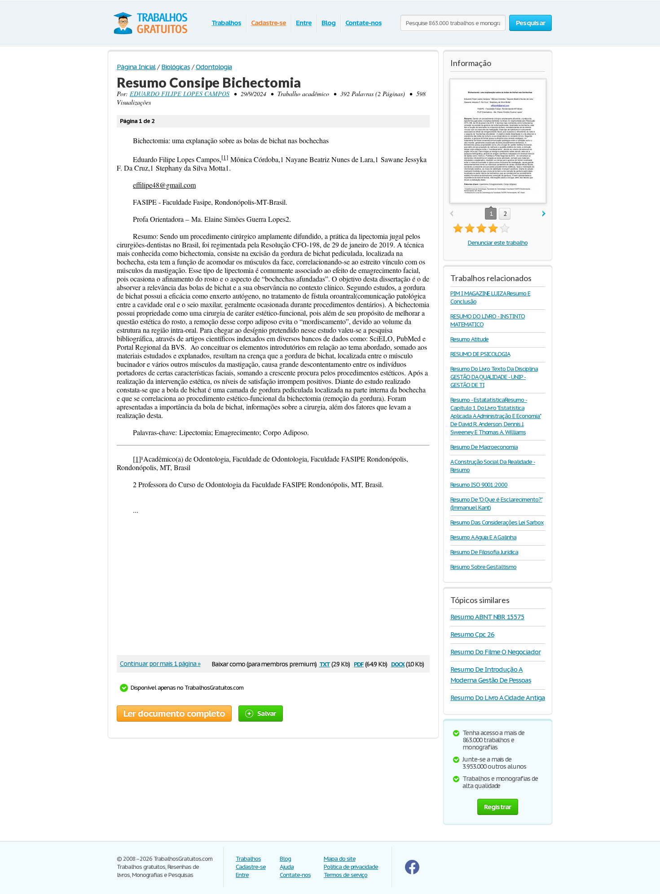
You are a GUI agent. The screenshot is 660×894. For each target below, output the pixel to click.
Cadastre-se (268, 22)
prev (451, 214)
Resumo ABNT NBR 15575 (487, 616)
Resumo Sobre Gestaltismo (483, 567)
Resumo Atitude (469, 339)
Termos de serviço (345, 875)
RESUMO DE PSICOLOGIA (480, 354)
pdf (359, 663)
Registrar (497, 806)
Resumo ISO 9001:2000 (478, 485)
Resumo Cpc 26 (472, 634)
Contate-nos (363, 22)
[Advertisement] (273, 585)
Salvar (266, 713)
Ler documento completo (174, 713)
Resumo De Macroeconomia (484, 447)
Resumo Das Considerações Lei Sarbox (497, 522)
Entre (304, 22)
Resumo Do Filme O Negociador (495, 651)
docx (398, 663)
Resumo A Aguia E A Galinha (483, 537)
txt (324, 663)
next (544, 214)
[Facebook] (412, 872)
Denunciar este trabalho (498, 243)
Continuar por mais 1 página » (160, 664)
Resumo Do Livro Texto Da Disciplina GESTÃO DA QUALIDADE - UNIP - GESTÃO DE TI (494, 377)
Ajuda (287, 867)
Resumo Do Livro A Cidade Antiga (497, 697)
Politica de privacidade (351, 867)
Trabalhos (226, 22)
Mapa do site (340, 859)
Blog (328, 22)
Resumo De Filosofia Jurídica (484, 552)
